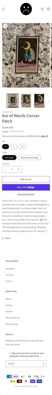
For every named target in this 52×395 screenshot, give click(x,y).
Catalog (9, 305)
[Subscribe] (43, 363)
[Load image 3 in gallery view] (39, 101)
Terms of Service (13, 317)
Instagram (10, 268)
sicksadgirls (22, 386)
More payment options (26, 194)
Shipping (5, 131)
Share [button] (7, 238)
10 (22, 146)
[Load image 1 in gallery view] (13, 101)
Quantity (5, 164)
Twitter (9, 281)
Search (9, 299)
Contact (9, 311)
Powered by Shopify (32, 386)
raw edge (9, 157)
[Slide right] (49, 101)
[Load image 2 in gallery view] (26, 101)
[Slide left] (3, 101)
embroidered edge (29, 157)
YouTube (9, 275)
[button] (3, 9)
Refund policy (12, 324)
